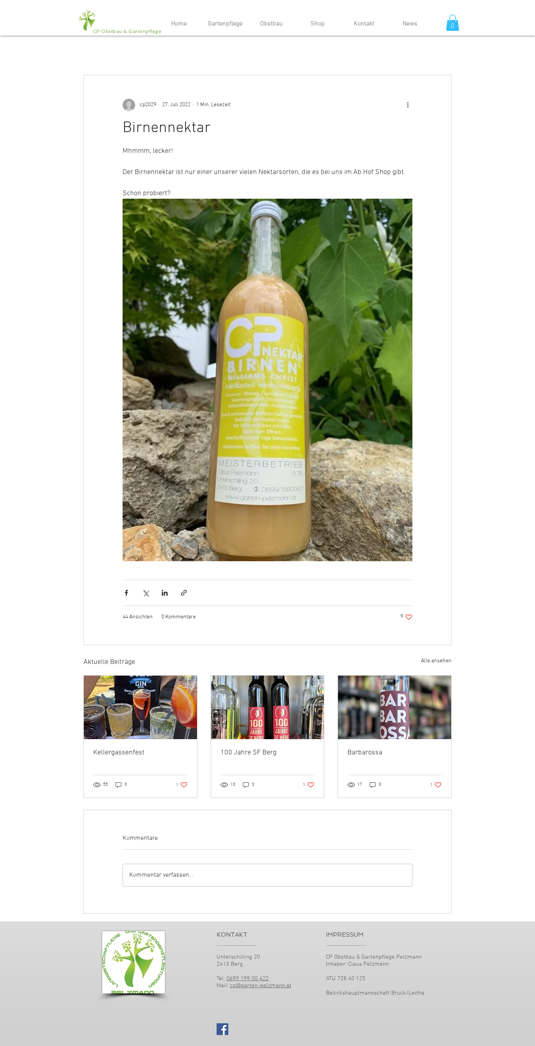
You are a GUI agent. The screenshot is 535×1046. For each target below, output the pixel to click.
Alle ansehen (436, 661)
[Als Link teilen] (184, 592)
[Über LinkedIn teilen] (164, 592)
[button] (452, 23)
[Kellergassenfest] (140, 707)
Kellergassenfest (119, 753)
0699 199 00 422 (247, 978)
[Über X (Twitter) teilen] (145, 592)
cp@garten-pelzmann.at (260, 985)
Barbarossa (364, 753)
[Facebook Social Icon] (222, 1029)
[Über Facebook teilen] (126, 592)
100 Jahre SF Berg (249, 753)
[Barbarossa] (394, 707)
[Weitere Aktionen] (407, 105)
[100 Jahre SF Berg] (267, 707)
